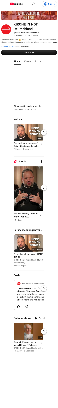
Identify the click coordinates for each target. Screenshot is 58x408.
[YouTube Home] (16, 4)
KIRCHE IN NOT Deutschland (25, 260)
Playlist (40, 260)
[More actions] (42, 144)
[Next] (44, 132)
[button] (40, 61)
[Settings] (39, 4)
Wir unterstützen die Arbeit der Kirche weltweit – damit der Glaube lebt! (29, 106)
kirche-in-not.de (9, 47)
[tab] (17, 61)
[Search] (33, 4)
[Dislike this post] (27, 306)
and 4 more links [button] (22, 47)
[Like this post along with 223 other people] (18, 306)
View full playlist (20, 266)
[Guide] (4, 4)
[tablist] (29, 61)
